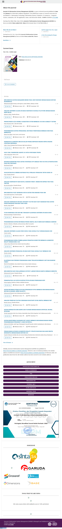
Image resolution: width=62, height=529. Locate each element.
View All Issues (7, 342)
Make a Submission (31, 370)
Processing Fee (31, 380)
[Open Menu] (3, 1)
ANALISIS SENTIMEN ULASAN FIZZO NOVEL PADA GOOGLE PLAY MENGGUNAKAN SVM (28, 231)
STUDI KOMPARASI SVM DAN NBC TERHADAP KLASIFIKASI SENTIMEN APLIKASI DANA (28, 212)
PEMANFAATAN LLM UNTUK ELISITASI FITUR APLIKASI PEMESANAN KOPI (24, 280)
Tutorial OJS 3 (31, 384)
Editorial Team (31, 391)
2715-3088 (55, 17)
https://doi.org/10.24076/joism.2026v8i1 (32, 56)
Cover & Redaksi (10, 84)
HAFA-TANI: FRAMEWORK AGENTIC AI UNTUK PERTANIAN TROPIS (22, 152)
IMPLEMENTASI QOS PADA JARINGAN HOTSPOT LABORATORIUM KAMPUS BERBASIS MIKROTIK (30, 271)
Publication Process (31, 377)
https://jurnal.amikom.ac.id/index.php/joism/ (33, 352)
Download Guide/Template (31, 366)
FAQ (31, 373)
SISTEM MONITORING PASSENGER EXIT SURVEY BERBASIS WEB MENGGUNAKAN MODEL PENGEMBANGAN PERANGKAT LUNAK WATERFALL (28, 321)
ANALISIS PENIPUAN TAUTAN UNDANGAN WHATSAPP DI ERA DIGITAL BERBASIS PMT (28, 300)
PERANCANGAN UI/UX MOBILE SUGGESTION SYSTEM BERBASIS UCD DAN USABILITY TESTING (30, 121)
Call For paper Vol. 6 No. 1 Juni (49, 30)
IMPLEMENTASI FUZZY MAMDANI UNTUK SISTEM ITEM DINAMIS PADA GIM (25, 192)
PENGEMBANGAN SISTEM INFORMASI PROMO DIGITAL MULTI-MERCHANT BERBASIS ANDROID (30, 222)
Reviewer (31, 395)
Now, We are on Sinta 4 (9, 30)
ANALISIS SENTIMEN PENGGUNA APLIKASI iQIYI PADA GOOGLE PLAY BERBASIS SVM (27, 251)
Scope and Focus (31, 387)
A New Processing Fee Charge (49, 35)
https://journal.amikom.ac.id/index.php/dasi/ (15, 350)
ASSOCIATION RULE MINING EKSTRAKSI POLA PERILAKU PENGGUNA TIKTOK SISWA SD (28, 172)
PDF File (8, 106)
